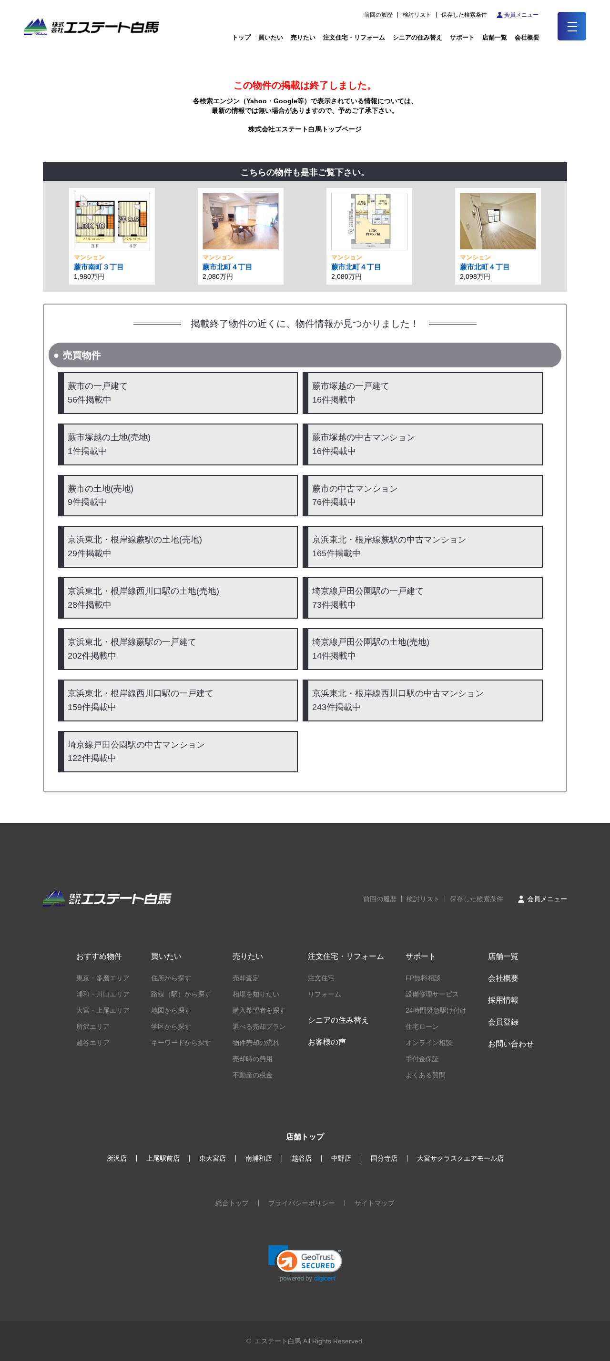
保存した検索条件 (464, 15)
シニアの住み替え (417, 37)
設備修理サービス (432, 994)
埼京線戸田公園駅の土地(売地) (370, 649)
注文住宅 (321, 978)
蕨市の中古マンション (355, 495)
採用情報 (503, 1000)
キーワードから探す (181, 1042)
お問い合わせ (511, 1044)
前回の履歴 (378, 15)
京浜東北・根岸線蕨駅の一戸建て (132, 649)
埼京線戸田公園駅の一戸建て (368, 598)
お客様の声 (327, 1042)
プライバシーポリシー (301, 1203)
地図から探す (171, 1010)
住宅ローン (422, 1026)
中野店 (341, 1158)
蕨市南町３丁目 (99, 267)
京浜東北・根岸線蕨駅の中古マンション (389, 546)
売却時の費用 (253, 1059)
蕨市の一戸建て (98, 392)
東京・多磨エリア (103, 978)
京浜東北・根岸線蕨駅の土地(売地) (135, 546)
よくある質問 (426, 1075)
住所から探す (171, 978)
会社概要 (503, 978)
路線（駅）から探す (181, 994)
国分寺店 (384, 1158)
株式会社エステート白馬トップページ (305, 129)
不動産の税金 (253, 1075)
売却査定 (246, 978)
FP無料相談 (423, 978)
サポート (462, 37)
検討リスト (417, 15)
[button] (305, 1263)
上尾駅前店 (163, 1158)
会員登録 (503, 1022)
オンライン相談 (429, 1042)
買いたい (270, 37)
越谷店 (302, 1158)
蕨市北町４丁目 (228, 267)
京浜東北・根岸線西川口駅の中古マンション (398, 700)
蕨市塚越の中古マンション (363, 444)
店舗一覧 (494, 37)
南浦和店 (258, 1158)
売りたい (303, 37)
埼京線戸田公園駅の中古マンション (136, 751)
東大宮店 (212, 1158)
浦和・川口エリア (103, 994)
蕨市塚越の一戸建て (350, 392)
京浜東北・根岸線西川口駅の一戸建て (141, 700)
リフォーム (324, 994)
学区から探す (171, 1026)
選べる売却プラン (259, 1026)
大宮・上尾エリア (103, 1010)
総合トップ (232, 1203)
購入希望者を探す (259, 1010)
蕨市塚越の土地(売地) (109, 444)
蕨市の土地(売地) (100, 495)
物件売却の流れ (256, 1042)
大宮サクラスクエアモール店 (460, 1158)
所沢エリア (93, 1026)
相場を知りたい (256, 994)
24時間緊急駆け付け (436, 1010)
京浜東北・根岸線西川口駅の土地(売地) (143, 598)
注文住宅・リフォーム (354, 37)
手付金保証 (422, 1059)
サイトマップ (375, 1203)
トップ (241, 37)
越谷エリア (93, 1042)
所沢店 (117, 1158)
